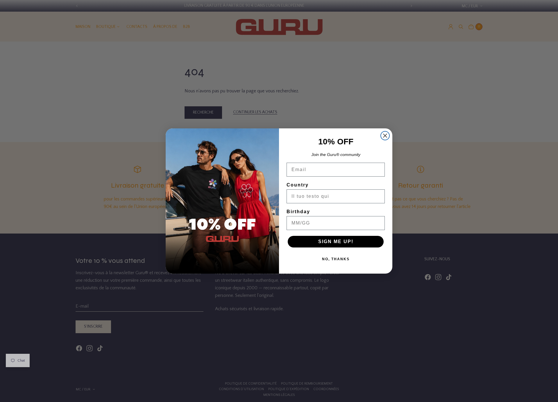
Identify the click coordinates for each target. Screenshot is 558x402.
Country (298, 184)
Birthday (298, 211)
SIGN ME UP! (335, 241)
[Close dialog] (385, 135)
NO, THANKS (336, 259)
